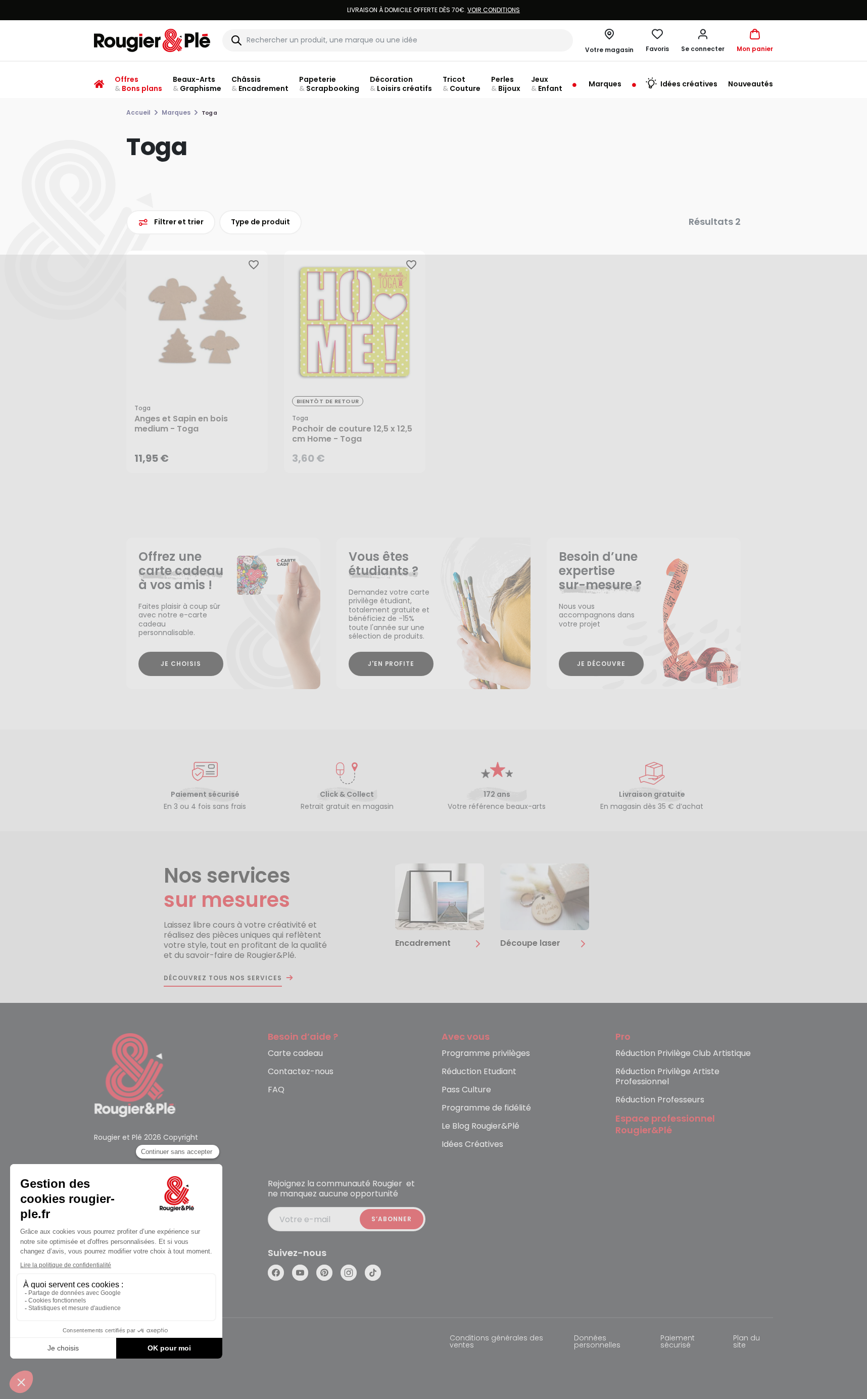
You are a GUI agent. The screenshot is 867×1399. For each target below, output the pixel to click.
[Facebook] (276, 1273)
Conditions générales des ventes (496, 1342)
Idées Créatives (472, 1144)
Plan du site (746, 1342)
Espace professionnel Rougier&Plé (665, 1124)
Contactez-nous (300, 1072)
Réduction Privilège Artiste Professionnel (667, 1077)
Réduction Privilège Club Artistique (683, 1053)
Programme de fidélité (486, 1108)
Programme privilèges (486, 1053)
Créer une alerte (362, 455)
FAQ (276, 1090)
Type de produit (260, 222)
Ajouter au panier (205, 455)
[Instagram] (349, 1273)
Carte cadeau (295, 1053)
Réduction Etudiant (479, 1072)
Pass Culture (466, 1090)
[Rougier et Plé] (135, 1074)
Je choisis (181, 663)
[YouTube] (300, 1273)
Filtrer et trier (179, 222)
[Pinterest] (324, 1273)
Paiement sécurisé (677, 1342)
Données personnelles (597, 1342)
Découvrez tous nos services (223, 978)
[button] (703, 40)
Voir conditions (493, 10)
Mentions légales (124, 1338)
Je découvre (601, 663)
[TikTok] (373, 1273)
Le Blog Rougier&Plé (480, 1126)
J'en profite (391, 663)
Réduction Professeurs (659, 1100)
